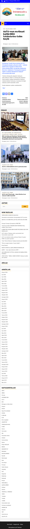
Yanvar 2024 (4, 342)
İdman (3, 442)
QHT (3, 471)
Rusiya (3, 480)
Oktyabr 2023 (5, 348)
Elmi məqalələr (5, 420)
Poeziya (3, 464)
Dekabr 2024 (4, 317)
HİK (2, 433)
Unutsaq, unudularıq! (6, 505)
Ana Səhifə (9, 524)
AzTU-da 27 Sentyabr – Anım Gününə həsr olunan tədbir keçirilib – (14, 195)
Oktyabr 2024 (5, 321)
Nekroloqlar (4, 458)
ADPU (3, 390)
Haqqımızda (16, 524)
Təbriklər (4, 496)
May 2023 (4, 353)
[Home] (2, 24)
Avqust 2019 (4, 378)
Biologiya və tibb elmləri (7, 404)
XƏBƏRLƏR (11, 134)
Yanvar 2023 (4, 362)
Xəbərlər (15, 134)
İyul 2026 (4, 274)
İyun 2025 (4, 303)
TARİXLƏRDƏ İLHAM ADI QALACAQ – (10, 215)
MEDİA (14, 28)
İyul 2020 (4, 373)
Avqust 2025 (4, 299)
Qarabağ (4, 469)
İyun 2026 (4, 276)
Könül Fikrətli (5, 245)
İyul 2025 (4, 301)
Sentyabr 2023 (5, 351)
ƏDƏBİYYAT (4, 422)
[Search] (28, 23)
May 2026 (4, 279)
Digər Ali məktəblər (9, 28)
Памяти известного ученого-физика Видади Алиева (22, 100)
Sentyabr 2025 (5, 297)
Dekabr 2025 (4, 290)
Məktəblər (4, 451)
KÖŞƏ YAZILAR (5, 444)
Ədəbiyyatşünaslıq (17, 132)
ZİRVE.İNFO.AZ (15, 44)
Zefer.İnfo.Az (5, 514)
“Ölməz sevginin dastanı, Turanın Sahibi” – (11, 243)
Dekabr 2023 (4, 344)
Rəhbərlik (4, 478)
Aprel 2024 (4, 335)
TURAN (3, 500)
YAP (3, 512)
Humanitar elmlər (5, 134)
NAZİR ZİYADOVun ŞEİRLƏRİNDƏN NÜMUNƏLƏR (13, 247)
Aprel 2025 (4, 308)
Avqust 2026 (4, 272)
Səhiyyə (3, 487)
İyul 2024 (4, 328)
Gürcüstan (4, 431)
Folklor (3, 426)
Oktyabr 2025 (5, 294)
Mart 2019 (4, 382)
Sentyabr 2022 (5, 364)
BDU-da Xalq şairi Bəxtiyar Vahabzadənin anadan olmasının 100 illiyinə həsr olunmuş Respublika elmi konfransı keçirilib (14, 137)
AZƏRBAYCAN (5, 397)
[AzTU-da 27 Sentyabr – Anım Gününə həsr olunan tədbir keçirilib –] (15, 181)
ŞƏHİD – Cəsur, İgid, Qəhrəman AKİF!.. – (11, 250)
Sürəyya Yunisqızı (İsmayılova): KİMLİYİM (11, 223)
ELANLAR (4, 415)
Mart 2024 (4, 337)
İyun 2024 (4, 330)
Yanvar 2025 (4, 315)
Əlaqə (21, 524)
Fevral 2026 (4, 285)
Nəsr (3, 460)
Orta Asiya (4, 462)
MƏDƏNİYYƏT (5, 449)
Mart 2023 (4, 357)
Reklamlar (4, 476)
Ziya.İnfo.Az (20, 134)
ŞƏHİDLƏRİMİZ (5, 485)
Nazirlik (3, 455)
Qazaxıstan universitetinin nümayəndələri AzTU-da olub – (15, 217)
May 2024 (4, 333)
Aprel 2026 (4, 281)
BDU (3, 132)
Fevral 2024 (4, 339)
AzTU (4, 28)
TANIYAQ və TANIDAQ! (7, 491)
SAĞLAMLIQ (4, 482)
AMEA (3, 393)
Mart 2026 (4, 283)
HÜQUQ (3, 438)
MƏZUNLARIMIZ (5, 453)
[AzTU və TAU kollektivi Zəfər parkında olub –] (15, 154)
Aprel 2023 (4, 355)
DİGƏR (3, 408)
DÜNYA (3, 413)
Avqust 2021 (4, 369)
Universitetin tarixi (6, 503)
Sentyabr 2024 (5, 324)
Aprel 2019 (4, 380)
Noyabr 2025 (5, 292)
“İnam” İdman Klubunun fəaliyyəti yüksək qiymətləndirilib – (15, 241)
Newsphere (12, 527)
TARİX (3, 494)
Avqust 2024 (4, 326)
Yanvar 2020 (4, 375)
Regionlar (4, 473)
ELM (12, 132)
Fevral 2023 (4, 360)
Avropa (3, 395)
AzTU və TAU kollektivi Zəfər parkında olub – (14, 166)
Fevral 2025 (4, 312)
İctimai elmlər (5, 440)
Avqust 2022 (4, 366)
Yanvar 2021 (4, 371)
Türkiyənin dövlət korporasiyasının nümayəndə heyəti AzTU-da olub (8, 101)
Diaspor (3, 406)
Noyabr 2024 (5, 319)
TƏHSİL (3, 498)
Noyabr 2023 (5, 346)
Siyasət (3, 489)
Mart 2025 (4, 310)
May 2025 (4, 306)
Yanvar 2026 (4, 288)
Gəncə (3, 429)
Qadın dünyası (5, 467)
